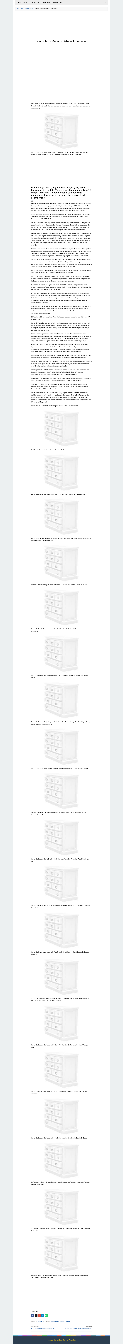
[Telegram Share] (42, 1315)
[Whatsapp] (46, 1315)
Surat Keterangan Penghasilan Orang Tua (42, 1327)
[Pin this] (39, 1315)
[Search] (105, 2)
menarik (68, 1321)
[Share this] (32, 1315)
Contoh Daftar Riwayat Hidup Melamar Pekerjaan (78, 1327)
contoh (57, 1321)
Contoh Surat (40, 1321)
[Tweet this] (36, 1315)
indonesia (62, 1321)
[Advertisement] (61, 26)
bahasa (53, 1321)
